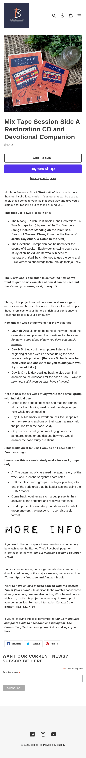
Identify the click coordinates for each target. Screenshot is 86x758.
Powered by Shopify (54, 745)
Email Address (11, 672)
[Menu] (79, 15)
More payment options (43, 178)
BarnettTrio (36, 745)
